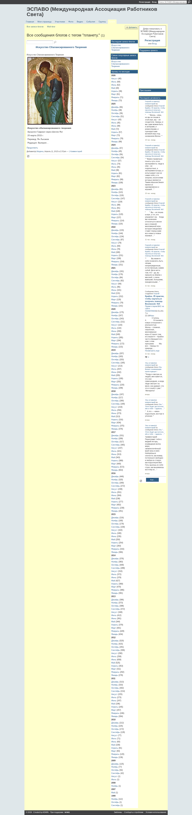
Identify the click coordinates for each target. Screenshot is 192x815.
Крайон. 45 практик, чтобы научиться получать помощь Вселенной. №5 (155, 110)
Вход (154, 2)
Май (113, 88)
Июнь (113, 85)
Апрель (114, 91)
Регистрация (144, 2)
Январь (114, 100)
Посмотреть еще (152, 351)
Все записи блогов (35, 27)
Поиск (189, 2)
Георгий (148, 101)
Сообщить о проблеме (133, 812)
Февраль (115, 97)
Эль (146, 363)
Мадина (40, 151)
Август (114, 78)
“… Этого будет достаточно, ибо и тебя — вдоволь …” (155, 406)
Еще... (152, 480)
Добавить (133, 27)
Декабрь (115, 107)
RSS (28, 156)
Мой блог (51, 27)
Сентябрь (115, 116)
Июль (113, 82)
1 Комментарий (75, 151)
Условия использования (156, 812)
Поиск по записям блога (55, 42)
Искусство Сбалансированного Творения (61, 47)
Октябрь (115, 113)
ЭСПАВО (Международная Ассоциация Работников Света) (92, 11)
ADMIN (45, 812)
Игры (152, 316)
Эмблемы (118, 812)
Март (113, 94)
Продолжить (32, 148)
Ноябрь (114, 110)
